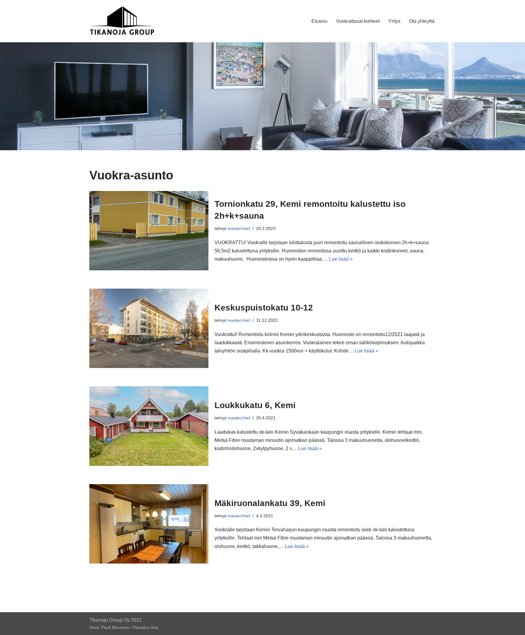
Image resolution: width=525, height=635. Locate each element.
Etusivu (319, 21)
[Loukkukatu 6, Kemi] (148, 426)
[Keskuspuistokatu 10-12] (148, 328)
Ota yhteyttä (421, 21)
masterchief (239, 228)
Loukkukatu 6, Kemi (255, 405)
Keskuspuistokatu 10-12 (263, 307)
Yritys (394, 21)
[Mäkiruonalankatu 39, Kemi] (148, 524)
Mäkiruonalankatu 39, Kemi (269, 503)
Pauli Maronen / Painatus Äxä (129, 627)
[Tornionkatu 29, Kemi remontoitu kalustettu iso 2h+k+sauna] (148, 230)
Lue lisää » (341, 259)
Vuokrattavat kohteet (358, 21)
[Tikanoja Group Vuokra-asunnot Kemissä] (122, 21)
